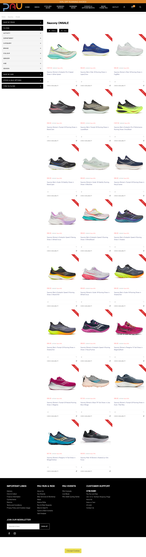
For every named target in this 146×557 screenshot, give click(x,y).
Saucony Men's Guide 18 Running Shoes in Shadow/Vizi (127, 293)
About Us (40, 491)
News (39, 499)
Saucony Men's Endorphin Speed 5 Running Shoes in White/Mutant (94, 238)
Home (27, 7)
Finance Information (13, 497)
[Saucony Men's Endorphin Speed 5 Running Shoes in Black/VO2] (62, 271)
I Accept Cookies (73, 551)
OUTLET (115, 7)
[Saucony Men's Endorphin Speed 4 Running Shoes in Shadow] (129, 216)
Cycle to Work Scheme (45, 511)
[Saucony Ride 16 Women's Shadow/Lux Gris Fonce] (95, 436)
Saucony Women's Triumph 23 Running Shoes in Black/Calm (62, 128)
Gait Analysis (41, 513)
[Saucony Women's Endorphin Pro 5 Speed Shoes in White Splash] (62, 51)
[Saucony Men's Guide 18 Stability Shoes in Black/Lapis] (62, 161)
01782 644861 (91, 491)
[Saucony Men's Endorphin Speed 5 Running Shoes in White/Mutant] (95, 216)
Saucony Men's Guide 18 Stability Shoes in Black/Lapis (60, 183)
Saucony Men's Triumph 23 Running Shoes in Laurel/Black (94, 128)
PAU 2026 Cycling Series (70, 497)
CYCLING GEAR (48, 7)
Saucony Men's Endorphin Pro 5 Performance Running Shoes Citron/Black (128, 128)
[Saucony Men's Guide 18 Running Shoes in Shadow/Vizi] (129, 271)
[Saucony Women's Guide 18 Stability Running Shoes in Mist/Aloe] (95, 161)
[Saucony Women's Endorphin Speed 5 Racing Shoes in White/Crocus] (62, 216)
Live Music (66, 494)
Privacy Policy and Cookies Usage (18, 508)
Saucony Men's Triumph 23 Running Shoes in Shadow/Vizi (61, 348)
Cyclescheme (11, 499)
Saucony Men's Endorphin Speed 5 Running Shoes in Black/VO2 (60, 293)
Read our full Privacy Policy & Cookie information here (73, 545)
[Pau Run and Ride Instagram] (14, 533)
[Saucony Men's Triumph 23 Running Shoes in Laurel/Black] (95, 106)
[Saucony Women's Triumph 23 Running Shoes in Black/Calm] (62, 106)
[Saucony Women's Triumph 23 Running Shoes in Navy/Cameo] (129, 161)
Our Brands (41, 494)
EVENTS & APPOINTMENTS (88, 7)
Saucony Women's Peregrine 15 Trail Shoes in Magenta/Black (128, 348)
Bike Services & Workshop (46, 497)
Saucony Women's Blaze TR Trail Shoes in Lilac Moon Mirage (95, 404)
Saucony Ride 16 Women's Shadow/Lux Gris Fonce (94, 459)
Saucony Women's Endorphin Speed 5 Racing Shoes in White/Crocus (61, 238)
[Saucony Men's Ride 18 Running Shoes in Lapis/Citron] (95, 51)
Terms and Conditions (14, 505)
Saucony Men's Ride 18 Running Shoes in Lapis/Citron (93, 73)
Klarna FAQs (41, 502)
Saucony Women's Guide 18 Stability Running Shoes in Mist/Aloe (94, 183)
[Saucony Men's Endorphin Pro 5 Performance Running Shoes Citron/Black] (129, 106)
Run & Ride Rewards (44, 505)
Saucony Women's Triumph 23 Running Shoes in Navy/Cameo (129, 183)
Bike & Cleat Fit (42, 508)
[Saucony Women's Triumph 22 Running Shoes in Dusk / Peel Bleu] (129, 381)
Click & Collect (12, 494)
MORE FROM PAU (104, 7)
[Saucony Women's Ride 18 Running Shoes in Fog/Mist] (129, 51)
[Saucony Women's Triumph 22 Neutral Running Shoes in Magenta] (62, 381)
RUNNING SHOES (60, 7)
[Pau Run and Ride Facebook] (9, 533)
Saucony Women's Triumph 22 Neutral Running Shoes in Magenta (61, 404)
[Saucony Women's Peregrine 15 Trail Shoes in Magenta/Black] (129, 326)
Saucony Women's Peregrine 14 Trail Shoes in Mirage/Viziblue (61, 459)
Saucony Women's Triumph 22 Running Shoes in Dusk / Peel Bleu (129, 404)
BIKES (37, 7)
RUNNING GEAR (73, 7)
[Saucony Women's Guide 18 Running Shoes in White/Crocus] (95, 271)
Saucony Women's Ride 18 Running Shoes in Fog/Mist (128, 73)
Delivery (9, 491)
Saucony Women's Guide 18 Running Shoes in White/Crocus (94, 293)
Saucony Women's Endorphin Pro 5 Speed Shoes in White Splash (60, 73)
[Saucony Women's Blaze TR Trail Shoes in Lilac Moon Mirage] (95, 381)
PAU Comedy (67, 491)
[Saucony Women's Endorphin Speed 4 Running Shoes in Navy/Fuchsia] (95, 326)
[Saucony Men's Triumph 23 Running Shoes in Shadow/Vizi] (62, 326)
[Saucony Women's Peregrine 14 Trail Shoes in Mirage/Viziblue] (62, 436)
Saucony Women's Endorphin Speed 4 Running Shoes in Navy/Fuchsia (95, 348)
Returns (9, 502)
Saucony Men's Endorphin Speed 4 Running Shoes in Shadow (128, 238)
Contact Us (90, 508)
